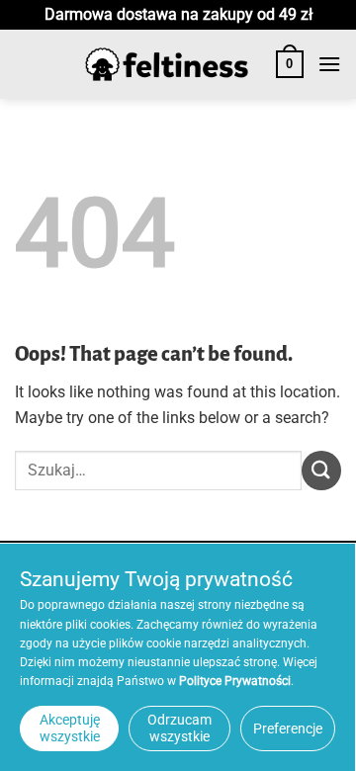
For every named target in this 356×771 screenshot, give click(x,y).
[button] (290, 64)
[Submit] (321, 470)
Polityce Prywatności (235, 681)
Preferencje (287, 728)
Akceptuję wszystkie (70, 728)
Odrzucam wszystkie (179, 728)
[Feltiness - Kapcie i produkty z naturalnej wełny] (167, 65)
